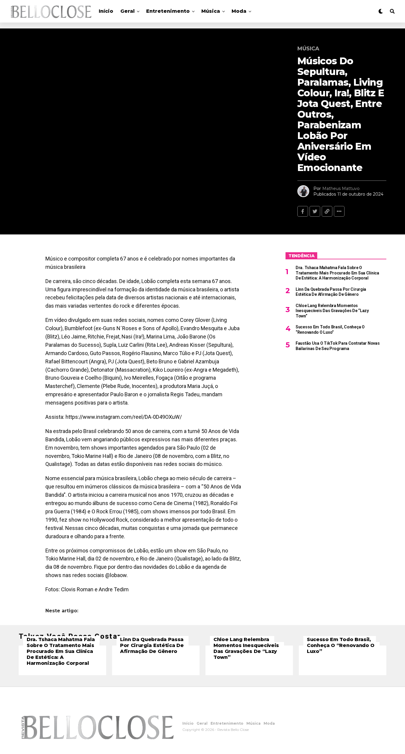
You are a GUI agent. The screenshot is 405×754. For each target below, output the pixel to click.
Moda (239, 11)
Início (106, 11)
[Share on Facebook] (302, 211)
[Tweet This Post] (315, 211)
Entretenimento (168, 11)
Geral (127, 11)
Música (210, 11)
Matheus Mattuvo (341, 188)
